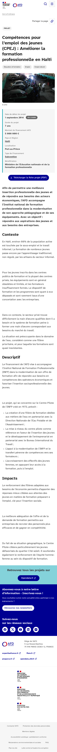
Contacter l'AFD (12, 726)
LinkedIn (28, 629)
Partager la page (52, 21)
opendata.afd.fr (27, 659)
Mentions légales (28, 731)
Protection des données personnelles (36, 726)
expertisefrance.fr (10, 653)
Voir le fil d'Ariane (8, 14)
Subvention (11, 157)
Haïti (7, 141)
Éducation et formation (12, 67)
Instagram (36, 629)
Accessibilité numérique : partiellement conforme (28, 737)
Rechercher (45, 4)
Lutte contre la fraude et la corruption (35, 748)
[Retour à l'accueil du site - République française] (20, 5)
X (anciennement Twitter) (12, 629)
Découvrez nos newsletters (18, 608)
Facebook (5, 629)
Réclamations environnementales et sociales (25, 742)
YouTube (20, 629)
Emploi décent (40, 67)
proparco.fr (7, 659)
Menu (52, 4)
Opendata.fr (27, 578)
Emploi (27, 67)
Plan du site (13, 748)
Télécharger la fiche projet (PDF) (30, 177)
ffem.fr (30, 653)
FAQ (47, 742)
